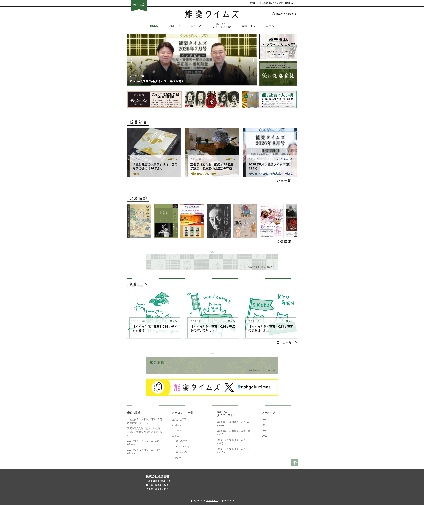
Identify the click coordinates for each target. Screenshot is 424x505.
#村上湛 (263, 173)
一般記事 (176, 457)
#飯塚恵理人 (275, 173)
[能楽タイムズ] (212, 16)
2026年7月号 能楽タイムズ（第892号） (157, 81)
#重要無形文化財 (199, 173)
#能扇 (213, 173)
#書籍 (136, 173)
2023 (264, 435)
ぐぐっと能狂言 (184, 446)
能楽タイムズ (212, 500)
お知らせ (176, 424)
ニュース (176, 430)
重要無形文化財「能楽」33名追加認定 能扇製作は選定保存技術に (212, 168)
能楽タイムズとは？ (286, 14)
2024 (264, 430)
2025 (264, 424)
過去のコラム (182, 452)
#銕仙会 (252, 173)
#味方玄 (288, 173)
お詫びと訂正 (179, 419)
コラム (175, 435)
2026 (264, 419)
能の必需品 (181, 441)
